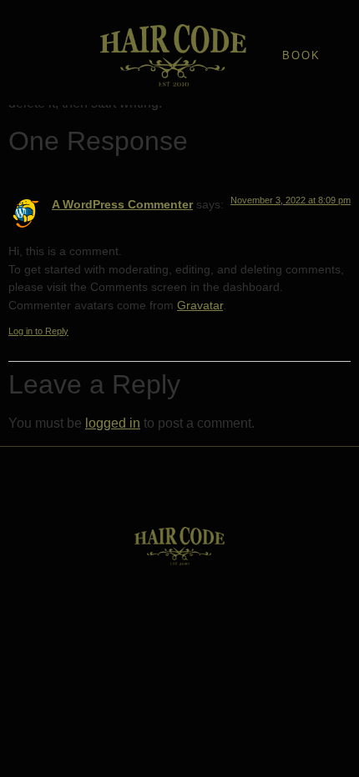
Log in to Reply (38, 331)
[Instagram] (222, 491)
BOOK (301, 55)
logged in (112, 423)
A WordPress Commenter (122, 204)
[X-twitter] (179, 491)
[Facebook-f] (137, 491)
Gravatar (200, 305)
